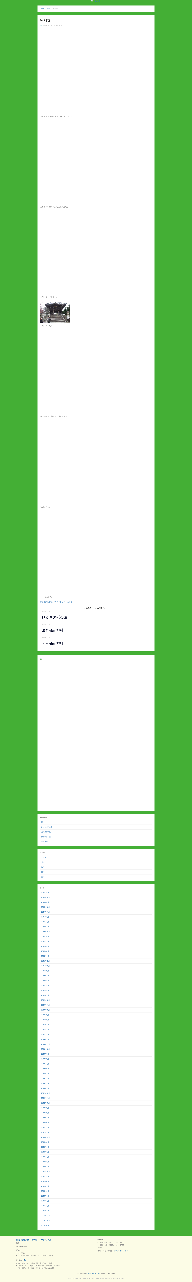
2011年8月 (45, 1142)
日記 (42, 872)
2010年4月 (45, 1201)
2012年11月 (45, 1098)
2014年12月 (45, 1000)
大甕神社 (44, 842)
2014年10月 (45, 1010)
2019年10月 (45, 897)
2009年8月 (45, 1225)
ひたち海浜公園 (55, 617)
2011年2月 (45, 1162)
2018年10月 (45, 907)
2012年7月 (45, 1118)
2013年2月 (45, 1083)
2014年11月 (45, 1005)
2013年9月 (45, 1054)
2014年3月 (45, 1029)
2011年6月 (45, 1147)
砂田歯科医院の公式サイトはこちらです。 (57, 602)
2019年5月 (45, 902)
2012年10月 (45, 1103)
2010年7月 (45, 1186)
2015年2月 (45, 995)
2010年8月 (45, 1181)
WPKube (121, 1278)
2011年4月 (45, 1157)
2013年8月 (45, 1059)
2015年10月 (45, 966)
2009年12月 (45, 1216)
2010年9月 (45, 1176)
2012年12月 (45, 1093)
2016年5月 (45, 946)
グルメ (43, 857)
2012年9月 (45, 1108)
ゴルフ (43, 862)
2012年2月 (45, 1127)
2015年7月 (45, 976)
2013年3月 (45, 1078)
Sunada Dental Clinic (93, 1273)
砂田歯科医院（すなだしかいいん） (34, 1240)
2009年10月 (45, 1220)
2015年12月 (45, 961)
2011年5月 (45, 1152)
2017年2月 (45, 927)
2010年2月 (45, 1211)
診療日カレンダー (121, 1251)
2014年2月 (45, 1034)
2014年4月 (45, 1025)
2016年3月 (45, 951)
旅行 (48, 8)
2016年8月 (45, 936)
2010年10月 (45, 1171)
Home (42, 8)
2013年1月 (45, 1088)
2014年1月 (45, 1039)
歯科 (42, 877)
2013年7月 (45, 1064)
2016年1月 (45, 956)
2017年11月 (45, 912)
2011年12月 (45, 1137)
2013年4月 (45, 1074)
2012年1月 (45, 1132)
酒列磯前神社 (53, 630)
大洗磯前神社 (53, 643)
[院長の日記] (96, 1)
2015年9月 (45, 971)
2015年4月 (45, 985)
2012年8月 (45, 1113)
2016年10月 (45, 932)
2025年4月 (45, 892)
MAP (24, 1260)
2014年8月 (45, 1020)
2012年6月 (45, 1123)
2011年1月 (45, 1167)
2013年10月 (45, 1049)
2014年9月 (45, 1015)
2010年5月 (45, 1196)
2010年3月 (45, 1206)
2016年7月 (45, 941)
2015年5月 (45, 981)
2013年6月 (45, 1069)
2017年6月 (45, 917)
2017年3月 (45, 922)
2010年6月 (45, 1191)
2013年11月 (45, 1044)
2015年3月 (45, 990)
